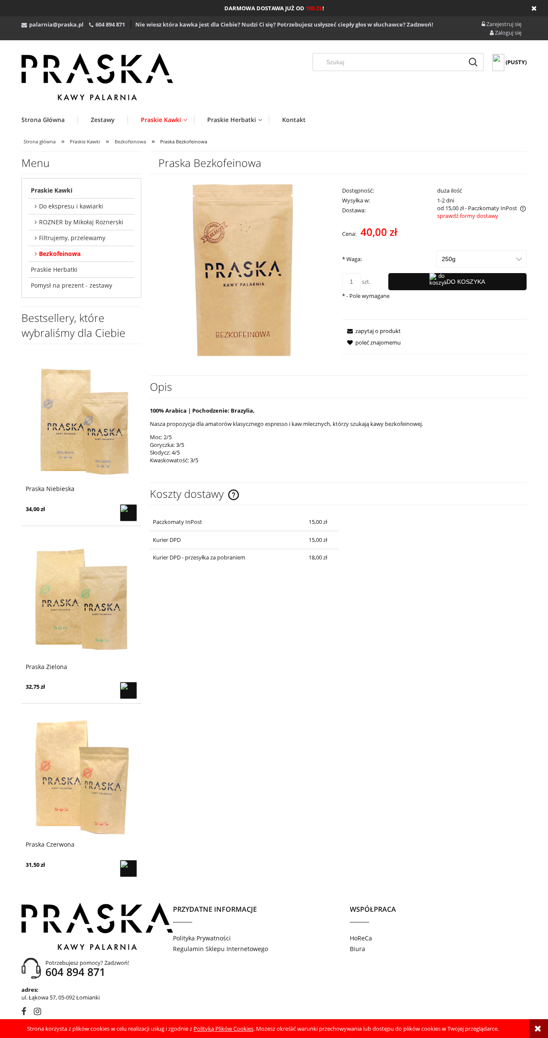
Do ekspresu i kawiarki (71, 206)
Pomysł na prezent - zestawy (71, 285)
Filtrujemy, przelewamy (72, 238)
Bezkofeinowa (59, 254)
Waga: (352, 259)
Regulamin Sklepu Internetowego (220, 949)
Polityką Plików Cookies (223, 1028)
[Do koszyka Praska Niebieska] (128, 512)
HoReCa (361, 938)
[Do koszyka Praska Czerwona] (128, 868)
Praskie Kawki (51, 190)
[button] (371, 331)
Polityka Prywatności (202, 938)
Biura (357, 949)
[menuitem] (49, 119)
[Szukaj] (473, 62)
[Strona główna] (97, 77)
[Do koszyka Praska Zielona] (128, 690)
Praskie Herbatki (54, 269)
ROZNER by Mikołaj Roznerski (81, 222)
